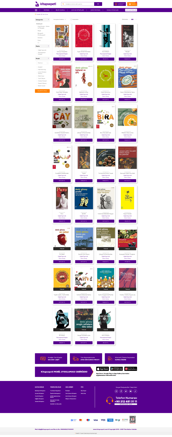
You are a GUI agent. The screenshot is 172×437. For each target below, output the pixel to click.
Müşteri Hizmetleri (70, 398)
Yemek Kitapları (39, 401)
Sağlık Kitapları (39, 398)
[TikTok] (135, 392)
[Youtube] (130, 392)
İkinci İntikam (105, 335)
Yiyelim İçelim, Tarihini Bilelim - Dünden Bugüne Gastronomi (62, 295)
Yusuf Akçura (41, 78)
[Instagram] (116, 392)
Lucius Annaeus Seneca (42, 72)
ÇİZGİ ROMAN (95, 10)
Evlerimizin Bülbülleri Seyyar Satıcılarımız (105, 214)
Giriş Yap (83, 393)
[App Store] (102, 369)
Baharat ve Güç (83, 92)
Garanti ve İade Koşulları (54, 400)
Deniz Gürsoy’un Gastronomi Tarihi (105, 92)
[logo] (45, 4)
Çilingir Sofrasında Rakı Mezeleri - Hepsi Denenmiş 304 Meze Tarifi (105, 254)
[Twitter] (126, 392)
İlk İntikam (62, 335)
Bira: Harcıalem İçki (105, 133)
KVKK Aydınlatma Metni (55, 396)
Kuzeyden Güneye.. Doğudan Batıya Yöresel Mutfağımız (127, 254)
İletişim (67, 390)
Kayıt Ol (121, 4)
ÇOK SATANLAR (131, 10)
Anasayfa (38, 14)
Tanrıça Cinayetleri (62, 51)
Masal (39, 31)
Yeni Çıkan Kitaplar (71, 393)
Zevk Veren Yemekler (62, 92)
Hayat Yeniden (127, 214)
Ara (98, 4)
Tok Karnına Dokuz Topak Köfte (105, 173)
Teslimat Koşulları (55, 390)
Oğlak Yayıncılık (42, 50)
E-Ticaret (81, 433)
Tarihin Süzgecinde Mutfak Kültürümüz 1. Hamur (105, 295)
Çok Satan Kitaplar (71, 396)
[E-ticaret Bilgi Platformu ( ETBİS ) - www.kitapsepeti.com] (132, 420)
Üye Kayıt (83, 390)
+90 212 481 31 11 (125, 401)
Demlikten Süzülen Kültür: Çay (62, 133)
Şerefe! (84, 214)
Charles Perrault (42, 81)
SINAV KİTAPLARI (113, 10)
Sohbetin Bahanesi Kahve (84, 295)
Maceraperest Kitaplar (42, 53)
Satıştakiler (75, 19)
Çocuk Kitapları (39, 393)
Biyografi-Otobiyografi (41, 34)
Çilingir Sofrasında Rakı (83, 133)
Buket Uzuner (41, 85)
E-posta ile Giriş (121, 3)
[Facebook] (121, 392)
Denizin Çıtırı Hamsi (83, 254)
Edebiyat (39, 24)
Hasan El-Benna (42, 83)
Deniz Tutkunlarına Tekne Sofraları (127, 92)
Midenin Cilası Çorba (127, 133)
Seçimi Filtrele (42, 91)
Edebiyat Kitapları (40, 390)
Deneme (40, 37)
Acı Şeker (62, 254)
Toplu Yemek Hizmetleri (83, 51)
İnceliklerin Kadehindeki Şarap (62, 173)
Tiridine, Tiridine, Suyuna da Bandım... (127, 295)
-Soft (77, 433)
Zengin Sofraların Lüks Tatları (83, 335)
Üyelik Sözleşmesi (55, 393)
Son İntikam (105, 51)
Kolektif (40, 67)
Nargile (128, 51)
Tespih (84, 173)
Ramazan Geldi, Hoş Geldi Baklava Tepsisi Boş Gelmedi (127, 173)
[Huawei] (130, 369)
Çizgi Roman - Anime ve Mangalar (43, 27)
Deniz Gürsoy (62, 55)
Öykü (39, 40)
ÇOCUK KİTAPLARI (77, 10)
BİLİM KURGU (60, 10)
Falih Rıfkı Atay (42, 69)
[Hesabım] (116, 4)
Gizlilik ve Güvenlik (55, 404)
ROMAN (46, 10)
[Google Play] (116, 369)
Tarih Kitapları (39, 396)
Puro (62, 214)
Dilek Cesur (41, 76)
